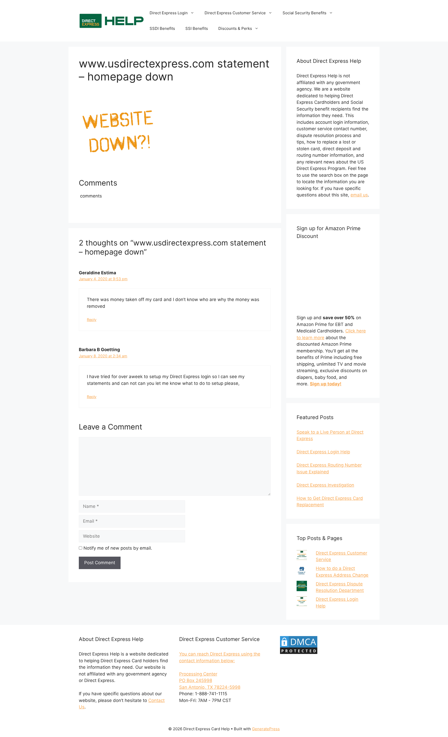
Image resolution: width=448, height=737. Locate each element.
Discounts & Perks (235, 28)
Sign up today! (325, 383)
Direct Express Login (169, 12)
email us (359, 194)
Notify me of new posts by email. (117, 548)
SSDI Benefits (162, 28)
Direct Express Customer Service (235, 12)
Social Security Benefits (304, 12)
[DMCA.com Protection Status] (298, 653)
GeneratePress (266, 728)
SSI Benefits (196, 28)
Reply (91, 319)
